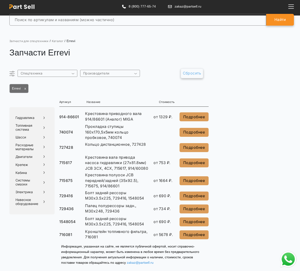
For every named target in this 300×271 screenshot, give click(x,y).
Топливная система (23, 127)
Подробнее (194, 116)
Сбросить (192, 73)
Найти (280, 19)
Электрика (24, 192)
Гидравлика (24, 118)
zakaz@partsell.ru (140, 262)
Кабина (21, 173)
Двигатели (23, 157)
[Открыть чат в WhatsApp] (288, 259)
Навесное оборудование (26, 202)
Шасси (20, 137)
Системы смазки (22, 182)
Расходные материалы (24, 147)
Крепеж (21, 165)
